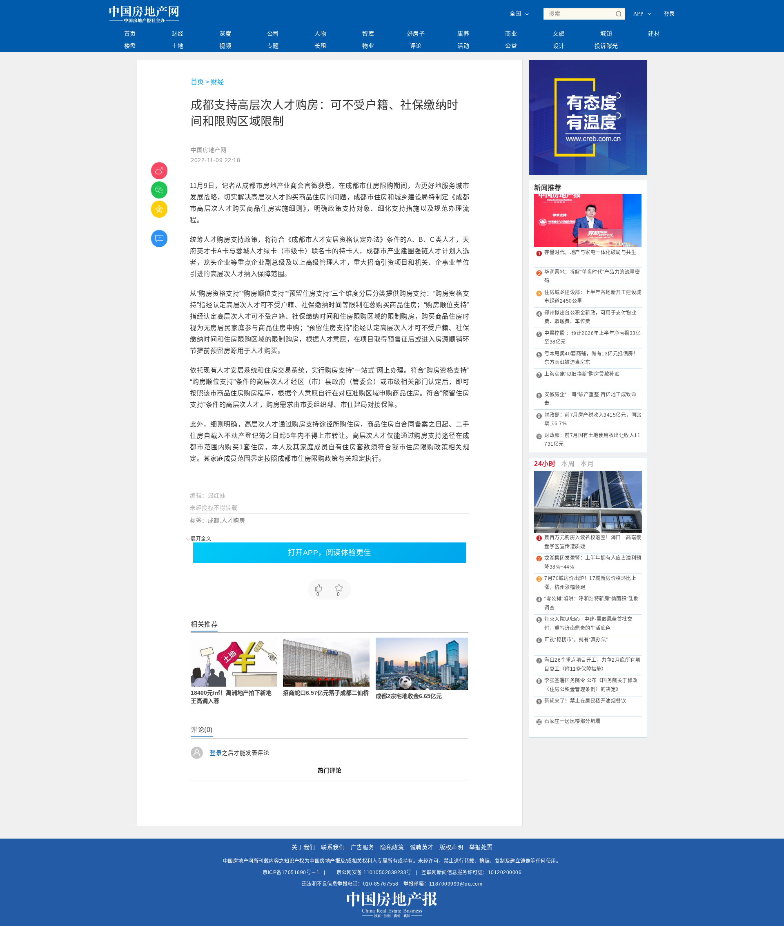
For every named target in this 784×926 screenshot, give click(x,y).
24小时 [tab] (544, 463)
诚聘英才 (422, 847)
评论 (416, 45)
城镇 (606, 33)
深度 (225, 33)
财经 (177, 33)
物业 (368, 45)
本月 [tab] (587, 463)
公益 (511, 45)
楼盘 (130, 45)
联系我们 (333, 847)
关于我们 (303, 847)
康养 (463, 33)
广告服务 (362, 847)
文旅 (559, 33)
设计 (559, 45)
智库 (368, 33)
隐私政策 (392, 847)
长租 (320, 45)
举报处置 (481, 847)
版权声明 (451, 847)
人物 (320, 33)
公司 (273, 33)
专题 (273, 45)
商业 (511, 33)
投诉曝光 (606, 45)
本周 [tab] (568, 463)
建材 (654, 33)
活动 (463, 45)
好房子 (416, 33)
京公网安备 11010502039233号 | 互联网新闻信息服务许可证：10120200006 (428, 872)
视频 (225, 45)
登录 (669, 14)
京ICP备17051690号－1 (291, 872)
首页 (130, 33)
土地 (177, 45)
